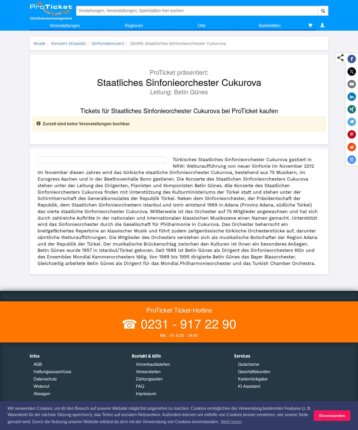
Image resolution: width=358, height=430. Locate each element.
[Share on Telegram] (352, 122)
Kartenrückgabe (253, 379)
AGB (38, 364)
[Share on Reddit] (352, 147)
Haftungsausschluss (52, 371)
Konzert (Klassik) (68, 43)
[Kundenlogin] (322, 25)
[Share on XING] (352, 109)
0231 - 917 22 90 (186, 323)
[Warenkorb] (310, 25)
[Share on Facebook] (352, 59)
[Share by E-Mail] (352, 84)
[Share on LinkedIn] (352, 96)
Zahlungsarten (149, 379)
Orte (202, 25)
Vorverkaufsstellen (153, 364)
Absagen (42, 393)
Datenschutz (45, 379)
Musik (39, 43)
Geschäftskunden (254, 371)
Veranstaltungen (65, 25)
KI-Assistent (249, 386)
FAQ (140, 386)
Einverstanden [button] (332, 415)
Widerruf (41, 386)
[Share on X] (352, 71)
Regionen (134, 25)
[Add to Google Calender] (352, 159)
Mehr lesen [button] (231, 422)
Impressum (146, 393)
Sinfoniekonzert (108, 43)
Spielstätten (270, 25)
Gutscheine (248, 364)
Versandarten (148, 371)
